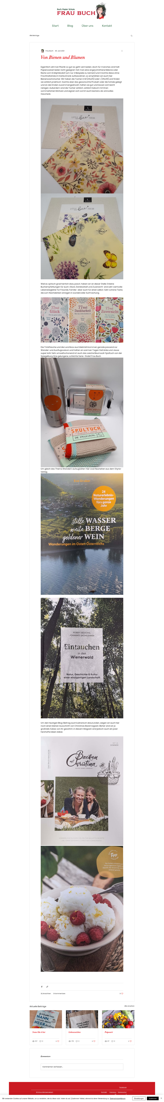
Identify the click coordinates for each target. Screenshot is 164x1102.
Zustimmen (153, 1098)
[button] (132, 35)
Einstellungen (139, 1098)
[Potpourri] (118, 1019)
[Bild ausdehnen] (55, 319)
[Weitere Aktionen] (122, 50)
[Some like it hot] (46, 1019)
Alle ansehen (129, 1006)
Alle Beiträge (34, 35)
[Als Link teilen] (47, 987)
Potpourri (109, 1032)
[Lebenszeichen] (82, 1019)
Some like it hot (38, 1032)
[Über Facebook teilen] (42, 987)
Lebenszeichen (75, 1032)
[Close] (161, 1098)
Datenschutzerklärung (117, 1098)
